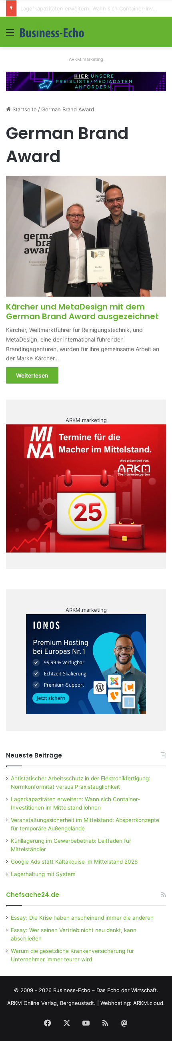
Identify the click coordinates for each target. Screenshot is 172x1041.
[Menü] (10, 35)
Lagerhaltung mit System (43, 874)
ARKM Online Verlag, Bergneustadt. (51, 1003)
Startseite (24, 109)
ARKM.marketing (86, 59)
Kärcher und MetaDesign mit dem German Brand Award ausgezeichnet (82, 311)
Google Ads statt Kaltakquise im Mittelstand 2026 (74, 861)
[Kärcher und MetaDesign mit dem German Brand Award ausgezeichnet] (86, 236)
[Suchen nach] (162, 35)
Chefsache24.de (32, 894)
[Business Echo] (52, 32)
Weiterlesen (32, 375)
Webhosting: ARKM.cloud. (132, 1003)
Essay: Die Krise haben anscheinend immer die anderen (82, 917)
